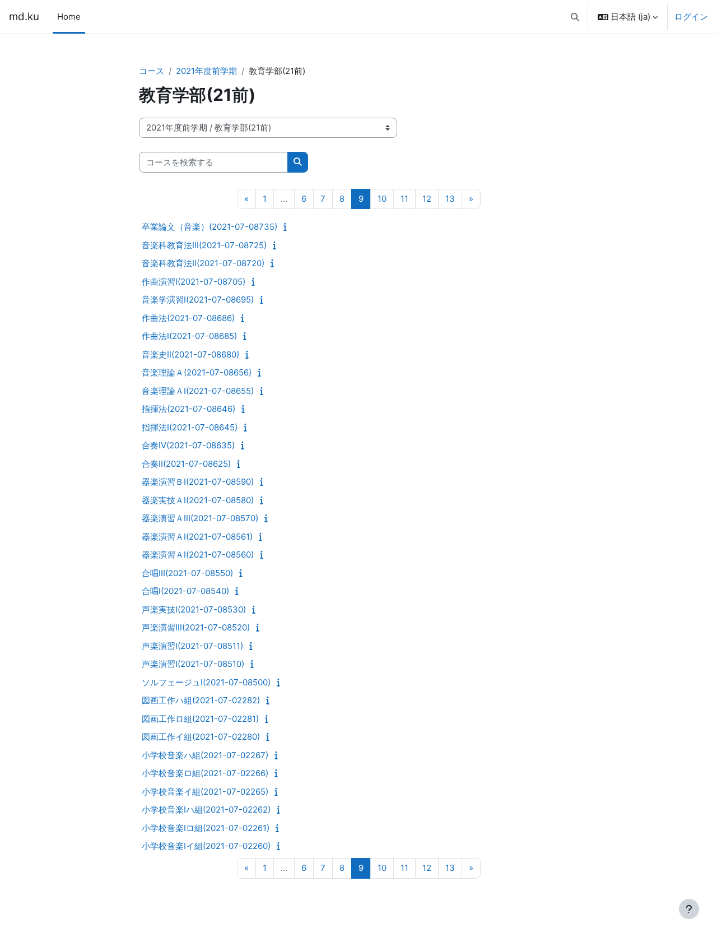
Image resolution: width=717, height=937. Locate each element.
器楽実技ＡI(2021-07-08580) (198, 500)
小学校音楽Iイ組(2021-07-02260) (206, 846)
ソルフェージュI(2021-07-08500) (206, 682)
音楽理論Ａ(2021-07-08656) (197, 372)
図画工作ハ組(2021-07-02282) (201, 700)
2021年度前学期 (206, 71)
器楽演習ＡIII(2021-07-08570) (200, 518)
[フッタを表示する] (689, 909)
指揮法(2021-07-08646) (188, 408)
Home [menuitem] (69, 16)
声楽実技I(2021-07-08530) (194, 609)
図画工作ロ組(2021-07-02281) (200, 718)
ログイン (691, 16)
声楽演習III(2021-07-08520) (196, 627)
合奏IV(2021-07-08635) (188, 445)
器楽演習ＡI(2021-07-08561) (197, 536)
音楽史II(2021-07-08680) (190, 354)
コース (151, 71)
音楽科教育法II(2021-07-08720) (203, 263)
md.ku (24, 16)
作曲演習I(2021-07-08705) (193, 281)
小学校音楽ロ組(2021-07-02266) (205, 773)
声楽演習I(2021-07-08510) (193, 663)
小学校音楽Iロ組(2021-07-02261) (205, 828)
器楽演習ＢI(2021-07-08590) (198, 481)
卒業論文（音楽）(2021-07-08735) (209, 226)
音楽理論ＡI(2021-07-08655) (198, 391)
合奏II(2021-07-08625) (186, 463)
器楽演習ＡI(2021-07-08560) (198, 554)
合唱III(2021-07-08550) (187, 573)
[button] (575, 17)
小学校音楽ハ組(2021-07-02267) (205, 755)
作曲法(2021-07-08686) (188, 318)
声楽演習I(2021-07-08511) (192, 646)
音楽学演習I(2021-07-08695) (198, 299)
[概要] (287, 226)
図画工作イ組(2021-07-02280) (201, 736)
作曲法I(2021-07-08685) (189, 336)
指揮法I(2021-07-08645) (190, 427)
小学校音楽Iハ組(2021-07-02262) (206, 809)
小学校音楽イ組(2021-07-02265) (205, 791)
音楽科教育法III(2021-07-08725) (204, 245)
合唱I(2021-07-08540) (185, 591)
